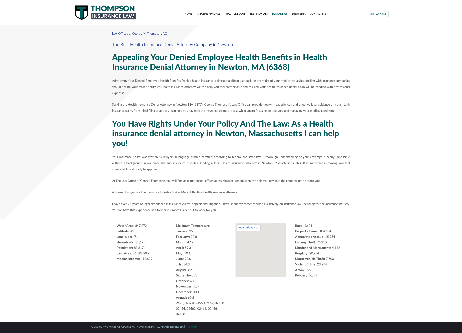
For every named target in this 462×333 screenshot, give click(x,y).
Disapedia (299, 14)
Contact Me (318, 14)
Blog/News (280, 14)
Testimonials (259, 14)
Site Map (191, 327)
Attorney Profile (208, 14)
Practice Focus (235, 14)
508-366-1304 (378, 14)
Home (188, 14)
